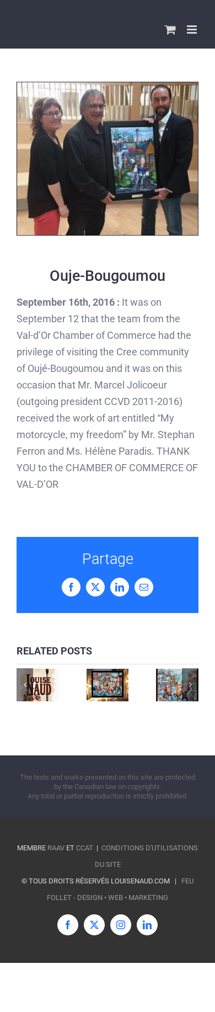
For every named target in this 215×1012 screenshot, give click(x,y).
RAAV (55, 848)
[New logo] (38, 685)
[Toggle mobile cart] (170, 29)
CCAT (84, 848)
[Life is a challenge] (177, 685)
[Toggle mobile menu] (192, 29)
